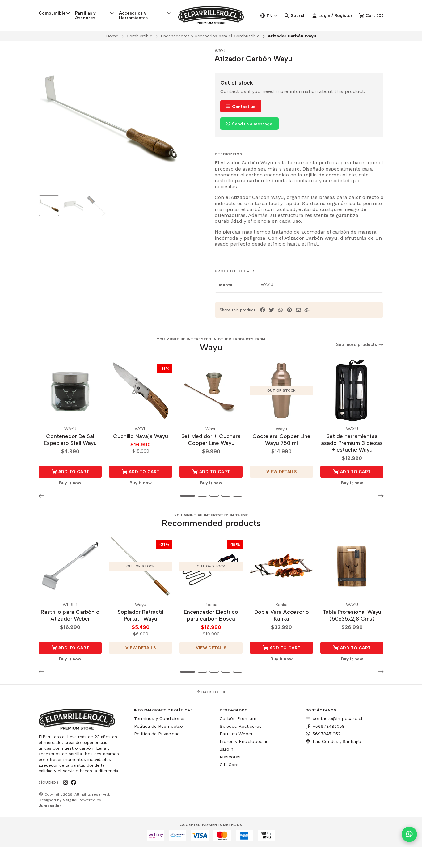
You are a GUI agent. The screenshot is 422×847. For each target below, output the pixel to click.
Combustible (139, 35)
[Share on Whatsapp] (280, 310)
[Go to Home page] (211, 15)
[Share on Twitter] (271, 310)
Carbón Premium (238, 718)
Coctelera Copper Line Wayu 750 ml (281, 439)
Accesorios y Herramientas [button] (133, 15)
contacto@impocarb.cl (337, 718)
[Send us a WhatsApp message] (409, 834)
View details (281, 471)
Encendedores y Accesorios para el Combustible (210, 35)
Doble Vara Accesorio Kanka (281, 615)
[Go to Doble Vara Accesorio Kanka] (281, 566)
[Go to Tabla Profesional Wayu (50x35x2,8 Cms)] (351, 566)
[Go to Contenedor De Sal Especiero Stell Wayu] (70, 390)
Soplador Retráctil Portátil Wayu (140, 615)
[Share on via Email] (298, 310)
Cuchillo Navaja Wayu (140, 436)
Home (112, 35)
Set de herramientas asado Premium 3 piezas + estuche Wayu (352, 443)
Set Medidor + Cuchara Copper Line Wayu (211, 439)
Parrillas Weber (236, 733)
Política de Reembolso (158, 726)
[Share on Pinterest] (289, 310)
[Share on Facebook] (263, 310)
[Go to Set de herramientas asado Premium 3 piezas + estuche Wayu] (351, 390)
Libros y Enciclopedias (244, 741)
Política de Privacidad (157, 733)
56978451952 (326, 733)
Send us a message (251, 124)
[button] (307, 310)
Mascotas (230, 756)
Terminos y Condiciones (160, 718)
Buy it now (70, 482)
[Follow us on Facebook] (73, 782)
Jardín (226, 749)
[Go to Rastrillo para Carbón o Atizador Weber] (70, 566)
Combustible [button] (52, 13)
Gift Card (229, 764)
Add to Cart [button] (73, 471)
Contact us (243, 106)
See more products (357, 344)
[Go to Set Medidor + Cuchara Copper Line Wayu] (211, 390)
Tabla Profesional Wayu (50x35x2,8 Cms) (352, 615)
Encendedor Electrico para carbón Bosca (211, 615)
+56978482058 (329, 726)
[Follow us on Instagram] (65, 782)
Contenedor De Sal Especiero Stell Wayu (70, 439)
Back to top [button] (213, 692)
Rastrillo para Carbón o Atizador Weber (70, 615)
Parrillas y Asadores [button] (85, 15)
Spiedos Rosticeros (241, 726)
